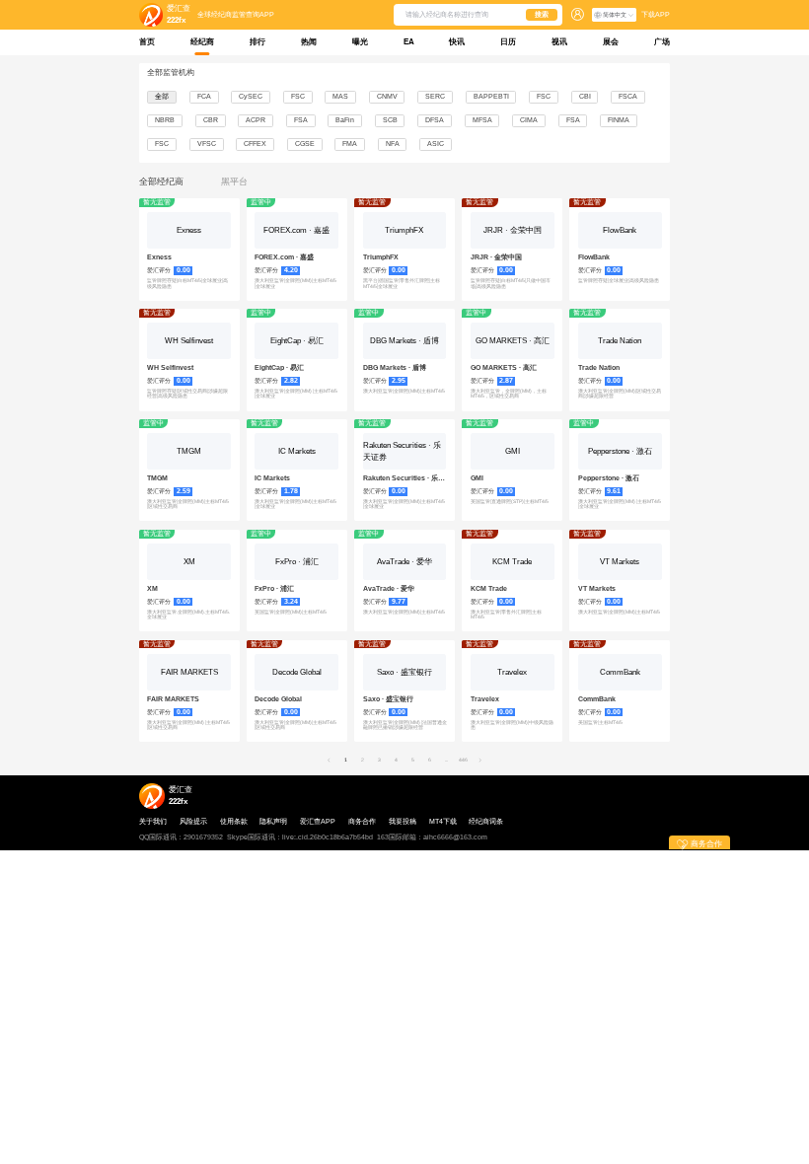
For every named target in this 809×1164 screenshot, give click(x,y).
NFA (393, 143)
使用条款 (234, 822)
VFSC (206, 143)
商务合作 (362, 822)
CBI (585, 96)
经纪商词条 (486, 822)
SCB (390, 119)
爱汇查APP (317, 822)
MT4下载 (443, 822)
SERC (435, 96)
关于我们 (153, 822)
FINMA (618, 119)
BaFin (344, 119)
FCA (204, 96)
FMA (349, 143)
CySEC (250, 96)
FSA (301, 119)
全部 (162, 96)
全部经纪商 (161, 181)
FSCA (628, 96)
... (446, 760)
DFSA (434, 119)
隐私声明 (273, 822)
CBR (210, 119)
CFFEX (255, 143)
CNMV (387, 96)
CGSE (305, 143)
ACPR (255, 119)
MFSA (482, 119)
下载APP (655, 14)
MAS (340, 96)
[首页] (151, 15)
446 (463, 760)
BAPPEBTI (491, 96)
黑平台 (234, 181)
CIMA (529, 119)
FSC (298, 96)
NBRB (165, 119)
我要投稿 (402, 822)
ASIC (435, 143)
